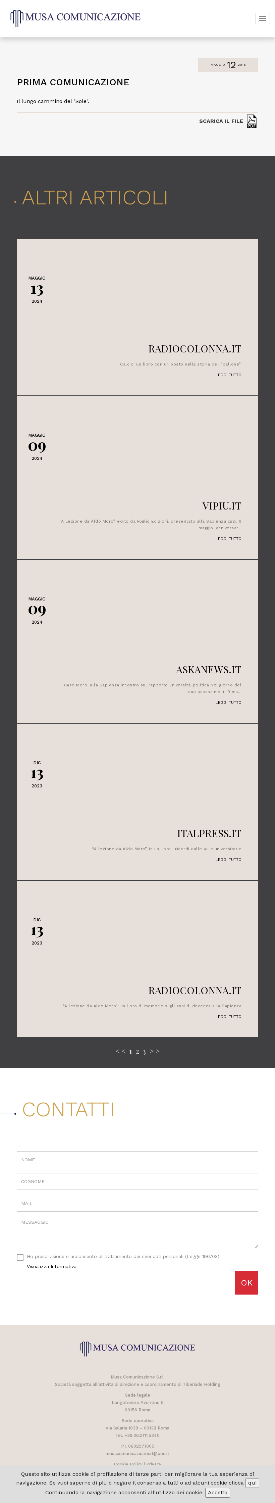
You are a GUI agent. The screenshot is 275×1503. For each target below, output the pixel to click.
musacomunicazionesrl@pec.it (137, 1453)
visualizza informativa (51, 1266)
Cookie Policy (128, 1464)
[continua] (137, 239)
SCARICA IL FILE (222, 121)
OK (247, 1283)
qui (252, 1483)
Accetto (217, 1492)
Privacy (153, 1464)
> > (154, 1051)
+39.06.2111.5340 (142, 1435)
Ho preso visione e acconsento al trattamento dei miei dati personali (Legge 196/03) (123, 1261)
